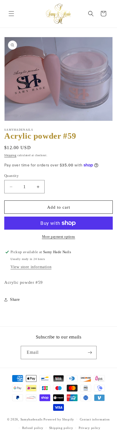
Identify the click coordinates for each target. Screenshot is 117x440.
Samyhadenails (31, 419)
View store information (31, 267)
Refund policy (32, 428)
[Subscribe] (90, 352)
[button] (11, 13)
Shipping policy (61, 428)
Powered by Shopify (58, 419)
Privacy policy (90, 428)
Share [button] (15, 299)
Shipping (10, 155)
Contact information (95, 419)
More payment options (58, 237)
